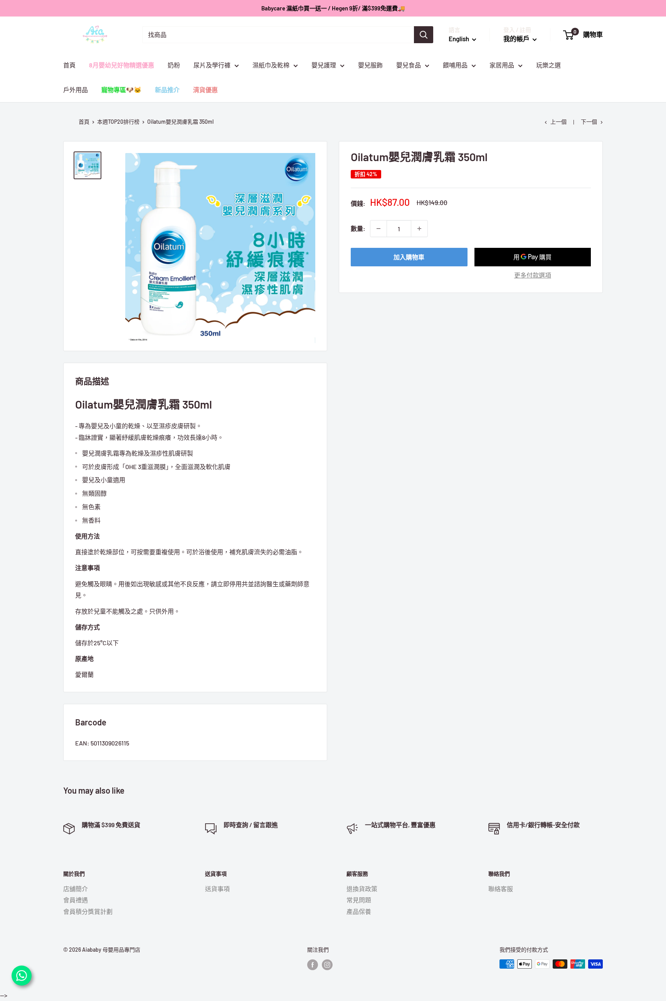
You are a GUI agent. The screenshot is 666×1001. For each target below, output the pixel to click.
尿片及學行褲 (211, 65)
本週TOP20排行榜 (118, 121)
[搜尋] (423, 34)
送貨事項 (217, 888)
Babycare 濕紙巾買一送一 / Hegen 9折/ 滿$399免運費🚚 (333, 8)
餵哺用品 (455, 65)
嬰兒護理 (323, 65)
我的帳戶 (517, 38)
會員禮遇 (75, 899)
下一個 (589, 121)
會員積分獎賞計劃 (88, 911)
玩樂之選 (548, 65)
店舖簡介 (75, 888)
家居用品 (501, 65)
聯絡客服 (500, 888)
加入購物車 (409, 257)
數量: (358, 228)
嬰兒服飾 (370, 65)
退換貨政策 (361, 888)
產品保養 (358, 911)
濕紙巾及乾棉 (270, 65)
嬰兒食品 (408, 65)
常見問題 (358, 899)
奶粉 (174, 65)
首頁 (69, 65)
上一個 (558, 121)
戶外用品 (75, 89)
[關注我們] (312, 964)
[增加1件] (419, 228)
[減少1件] (378, 228)
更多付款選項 (532, 275)
